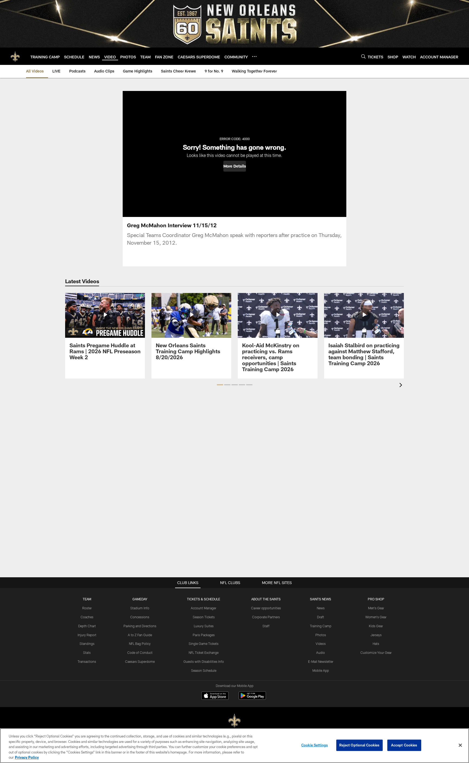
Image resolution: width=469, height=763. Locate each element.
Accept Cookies (404, 745)
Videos (321, 643)
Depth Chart (87, 626)
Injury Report (87, 635)
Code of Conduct (140, 652)
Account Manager (203, 608)
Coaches (87, 617)
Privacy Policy (27, 757)
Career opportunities (266, 608)
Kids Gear (376, 626)
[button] (234, 166)
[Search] (363, 56)
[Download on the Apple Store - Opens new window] (215, 696)
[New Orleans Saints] (234, 720)
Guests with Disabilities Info (203, 661)
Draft (320, 617)
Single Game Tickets (203, 643)
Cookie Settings (314, 745)
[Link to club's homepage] (15, 56)
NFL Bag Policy (140, 643)
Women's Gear (375, 617)
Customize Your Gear (376, 652)
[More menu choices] (254, 56)
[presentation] (402, 386)
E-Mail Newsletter (320, 661)
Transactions (87, 661)
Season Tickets (204, 617)
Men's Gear (376, 608)
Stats (87, 652)
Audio (320, 652)
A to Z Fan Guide (140, 635)
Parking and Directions (139, 626)
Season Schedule (203, 670)
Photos (320, 635)
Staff (266, 626)
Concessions (139, 617)
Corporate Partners (266, 617)
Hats (376, 643)
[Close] (460, 745)
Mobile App (320, 670)
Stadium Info (139, 608)
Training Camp (320, 626)
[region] (234, 745)
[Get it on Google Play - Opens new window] (252, 698)
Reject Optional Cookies (359, 745)
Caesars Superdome (140, 661)
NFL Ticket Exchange (203, 652)
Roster (87, 608)
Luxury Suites (204, 626)
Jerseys (376, 635)
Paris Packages (204, 635)
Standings (87, 643)
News (321, 608)
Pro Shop (376, 599)
